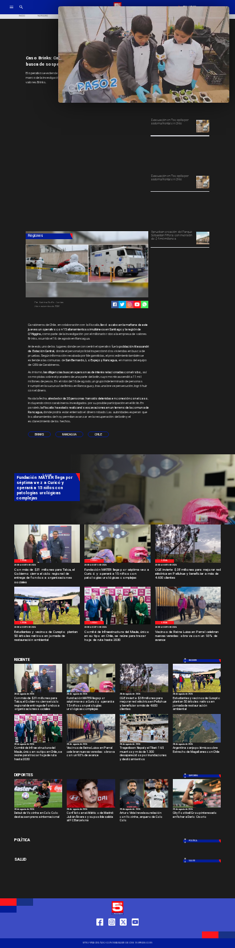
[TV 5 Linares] (21, 11)
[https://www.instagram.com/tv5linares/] (129, 304)
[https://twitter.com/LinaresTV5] (123, 932)
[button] (39, 434)
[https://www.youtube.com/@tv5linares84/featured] (137, 304)
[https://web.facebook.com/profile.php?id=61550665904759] (99, 932)
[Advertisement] (111, 158)
